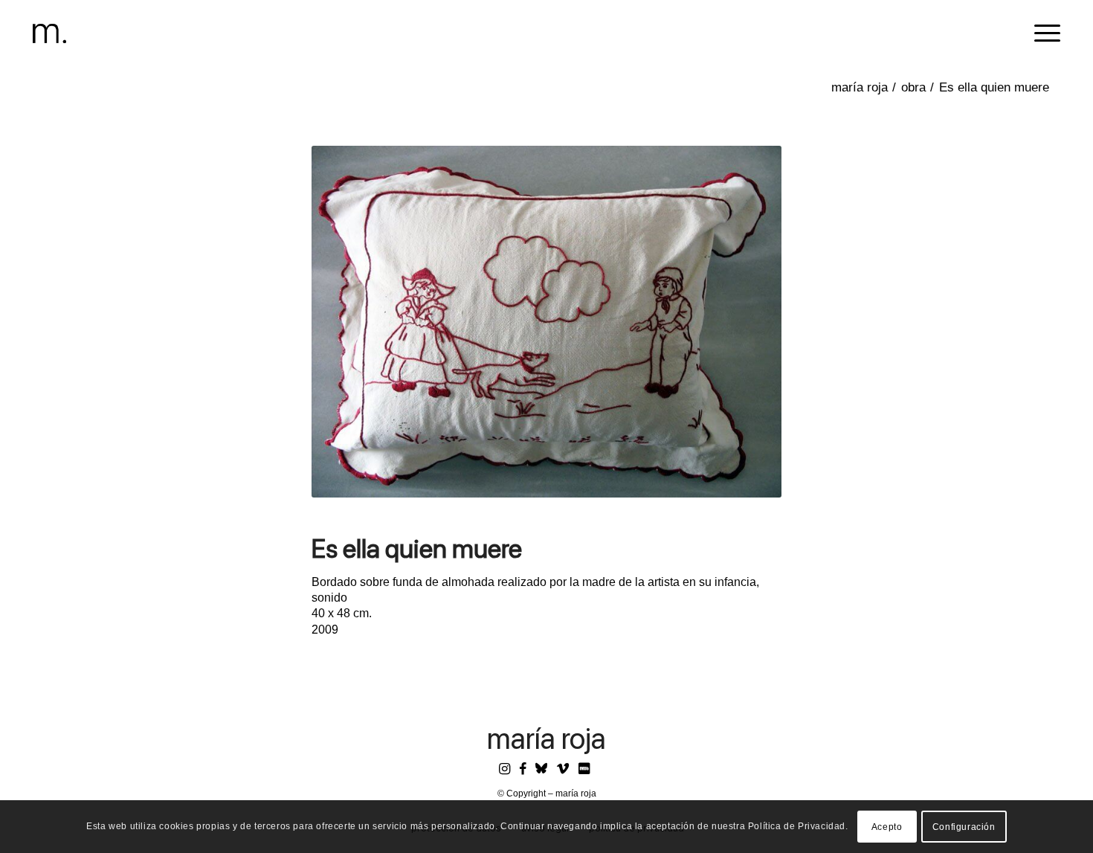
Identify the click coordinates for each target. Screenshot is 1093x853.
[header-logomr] (49, 33)
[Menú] (1042, 33)
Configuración (964, 827)
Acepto (887, 827)
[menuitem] (1042, 33)
